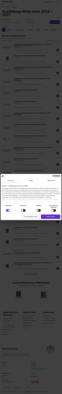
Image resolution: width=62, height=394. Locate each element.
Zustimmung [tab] (10, 180)
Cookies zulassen (50, 216)
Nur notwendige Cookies (30, 216)
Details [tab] (31, 180)
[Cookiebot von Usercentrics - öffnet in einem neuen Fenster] (53, 176)
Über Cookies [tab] (51, 180)
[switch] (23, 210)
